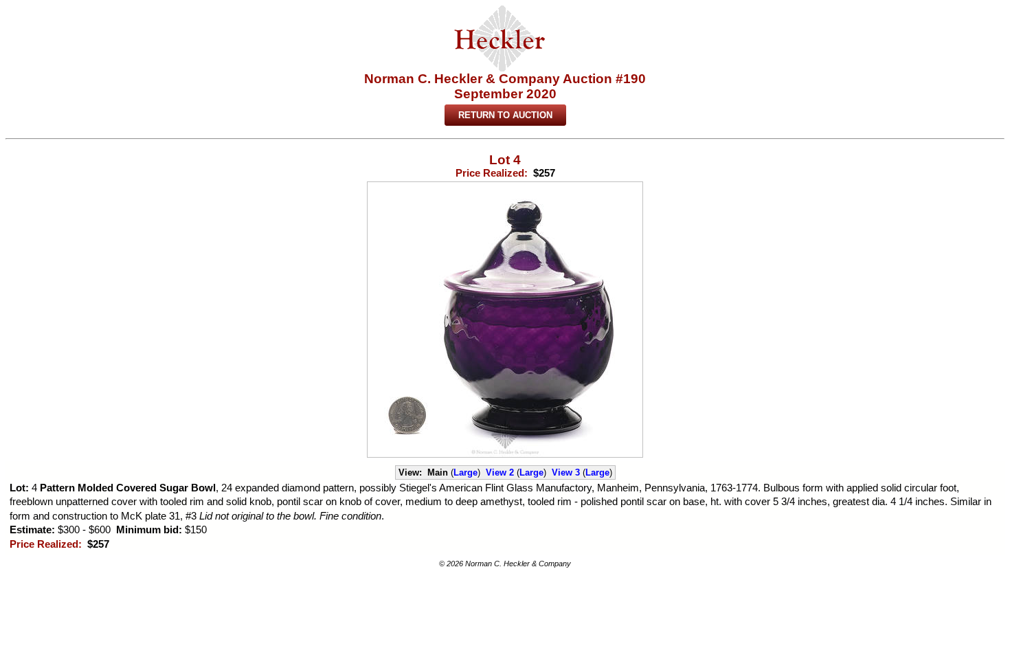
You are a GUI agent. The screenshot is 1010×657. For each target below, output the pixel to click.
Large (465, 472)
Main (437, 472)
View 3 (566, 472)
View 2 (500, 472)
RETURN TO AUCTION (505, 115)
